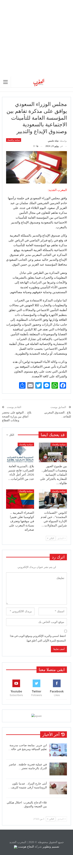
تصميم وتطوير (51, 846)
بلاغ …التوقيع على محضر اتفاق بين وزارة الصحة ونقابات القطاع (16, 416)
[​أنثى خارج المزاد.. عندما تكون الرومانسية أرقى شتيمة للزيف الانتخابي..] (58, 788)
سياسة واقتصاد (13, 140)
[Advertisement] (36, 38)
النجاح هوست (25, 846)
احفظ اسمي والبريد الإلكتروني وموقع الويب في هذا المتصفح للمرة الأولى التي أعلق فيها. (38, 638)
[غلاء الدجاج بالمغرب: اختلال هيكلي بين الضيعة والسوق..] (58, 807)
